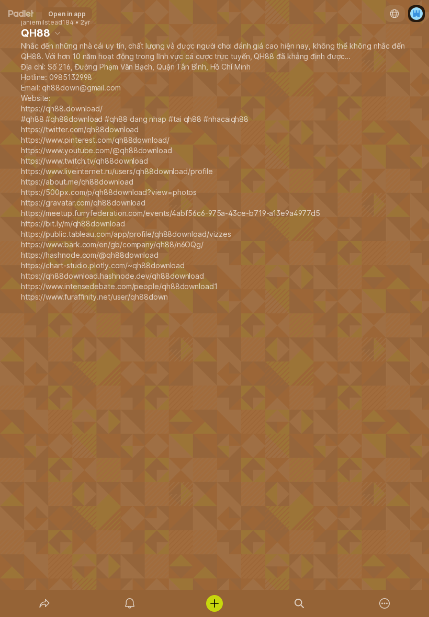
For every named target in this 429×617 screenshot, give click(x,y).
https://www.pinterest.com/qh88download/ (95, 139)
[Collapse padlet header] (57, 33)
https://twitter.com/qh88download (80, 129)
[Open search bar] (299, 603)
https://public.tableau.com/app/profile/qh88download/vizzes (126, 234)
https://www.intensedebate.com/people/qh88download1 (119, 286)
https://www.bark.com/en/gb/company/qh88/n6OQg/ (112, 244)
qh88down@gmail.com (81, 87)
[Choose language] (394, 13)
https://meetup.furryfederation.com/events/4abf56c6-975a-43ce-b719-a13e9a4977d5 (170, 213)
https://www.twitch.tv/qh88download (84, 160)
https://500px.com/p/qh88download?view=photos (109, 192)
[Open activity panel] (129, 603)
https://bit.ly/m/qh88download (73, 223)
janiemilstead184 (47, 22)
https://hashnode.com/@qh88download (90, 254)
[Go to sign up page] (416, 13)
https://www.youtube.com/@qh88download (96, 150)
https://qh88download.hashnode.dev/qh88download (112, 275)
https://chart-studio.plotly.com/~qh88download (103, 265)
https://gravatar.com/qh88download (83, 202)
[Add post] (214, 603)
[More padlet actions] (384, 603)
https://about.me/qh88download (77, 181)
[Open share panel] (44, 603)
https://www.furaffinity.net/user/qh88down (94, 296)
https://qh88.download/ (62, 108)
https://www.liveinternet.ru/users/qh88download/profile (116, 171)
